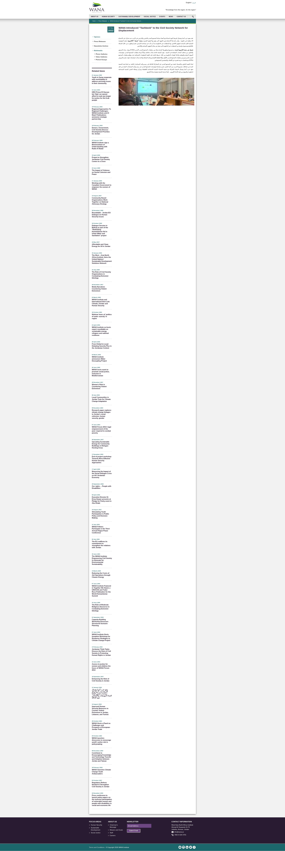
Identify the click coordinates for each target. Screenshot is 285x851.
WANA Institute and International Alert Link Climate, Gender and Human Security (101, 302)
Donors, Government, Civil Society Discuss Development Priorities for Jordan (101, 131)
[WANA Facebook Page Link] (194, 847)
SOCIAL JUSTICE (150, 16)
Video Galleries (101, 57)
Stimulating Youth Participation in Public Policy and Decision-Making (100, 515)
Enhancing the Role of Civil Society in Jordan (100, 680)
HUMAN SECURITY (108, 16)
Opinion (97, 37)
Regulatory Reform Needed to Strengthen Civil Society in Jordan (100, 785)
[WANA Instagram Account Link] (183, 847)
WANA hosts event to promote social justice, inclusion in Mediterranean (100, 373)
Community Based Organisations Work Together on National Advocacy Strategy (100, 201)
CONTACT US (181, 16)
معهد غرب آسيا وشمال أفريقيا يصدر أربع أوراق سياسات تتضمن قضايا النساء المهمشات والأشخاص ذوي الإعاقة (102, 694)
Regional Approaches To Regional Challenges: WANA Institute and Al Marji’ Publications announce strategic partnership (101, 114)
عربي (194, 2)
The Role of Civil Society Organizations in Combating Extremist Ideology (101, 275)
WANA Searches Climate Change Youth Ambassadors (101, 772)
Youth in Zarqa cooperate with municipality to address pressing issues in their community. (101, 80)
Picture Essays (101, 60)
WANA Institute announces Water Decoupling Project (99, 359)
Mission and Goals (116, 830)
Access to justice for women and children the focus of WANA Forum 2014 (101, 667)
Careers (112, 835)
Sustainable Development (95, 829)
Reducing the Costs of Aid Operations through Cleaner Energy (101, 575)
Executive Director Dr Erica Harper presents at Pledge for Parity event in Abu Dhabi (101, 500)
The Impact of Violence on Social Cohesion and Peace (101, 172)
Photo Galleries (101, 54)
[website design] (98, 838)
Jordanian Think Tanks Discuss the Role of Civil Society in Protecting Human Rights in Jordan (101, 652)
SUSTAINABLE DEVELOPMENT (129, 16)
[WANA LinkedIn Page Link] (187, 847)
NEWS (171, 16)
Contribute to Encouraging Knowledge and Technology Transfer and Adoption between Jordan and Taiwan (101, 757)
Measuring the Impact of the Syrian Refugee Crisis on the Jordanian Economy (102, 474)
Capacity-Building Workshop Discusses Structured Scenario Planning (100, 622)
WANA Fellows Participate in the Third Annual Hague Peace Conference (101, 530)
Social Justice (95, 833)
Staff (111, 833)
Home (94, 21)
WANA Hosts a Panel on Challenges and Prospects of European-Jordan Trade (101, 726)
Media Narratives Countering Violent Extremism (99, 289)
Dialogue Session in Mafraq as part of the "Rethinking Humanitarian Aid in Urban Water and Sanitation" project (100, 230)
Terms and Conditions (96, 847)
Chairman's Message (114, 826)
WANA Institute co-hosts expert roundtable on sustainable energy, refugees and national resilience (101, 331)
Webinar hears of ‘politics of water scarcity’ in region (102, 316)
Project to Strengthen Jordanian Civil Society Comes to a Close (101, 159)
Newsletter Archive (101, 46)
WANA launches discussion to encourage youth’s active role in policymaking (101, 741)
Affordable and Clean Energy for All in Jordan (101, 245)
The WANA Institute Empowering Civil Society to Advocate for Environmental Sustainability (102, 560)
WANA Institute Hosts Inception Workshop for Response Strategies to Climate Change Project (101, 637)
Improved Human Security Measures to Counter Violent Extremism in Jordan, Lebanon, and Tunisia (100, 710)
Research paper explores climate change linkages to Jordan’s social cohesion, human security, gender (101, 414)
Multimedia (98, 50)
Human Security (96, 825)
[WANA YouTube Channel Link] (180, 847)
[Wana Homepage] (96, 12)
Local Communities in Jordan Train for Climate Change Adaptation (101, 399)
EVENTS (162, 16)
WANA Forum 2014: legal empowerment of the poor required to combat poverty (101, 430)
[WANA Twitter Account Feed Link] (190, 847)
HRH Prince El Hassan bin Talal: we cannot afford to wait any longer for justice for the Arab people (101, 96)
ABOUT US (94, 16)
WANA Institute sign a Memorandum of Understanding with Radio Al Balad (100, 146)
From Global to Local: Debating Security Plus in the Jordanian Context (102, 346)
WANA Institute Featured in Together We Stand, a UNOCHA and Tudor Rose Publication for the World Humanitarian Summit (101, 591)
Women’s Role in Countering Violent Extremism (99, 386)
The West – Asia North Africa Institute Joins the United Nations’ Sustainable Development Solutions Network (102, 259)
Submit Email (133, 830)
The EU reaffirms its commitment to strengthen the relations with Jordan (101, 544)
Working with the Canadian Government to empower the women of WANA (101, 186)
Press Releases (102, 21)
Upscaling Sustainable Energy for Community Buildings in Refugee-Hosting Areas (101, 445)
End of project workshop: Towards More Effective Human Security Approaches (102, 459)
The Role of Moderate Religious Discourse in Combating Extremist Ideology (100, 608)
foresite (93, 838)
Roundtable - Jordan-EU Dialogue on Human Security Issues (101, 215)
